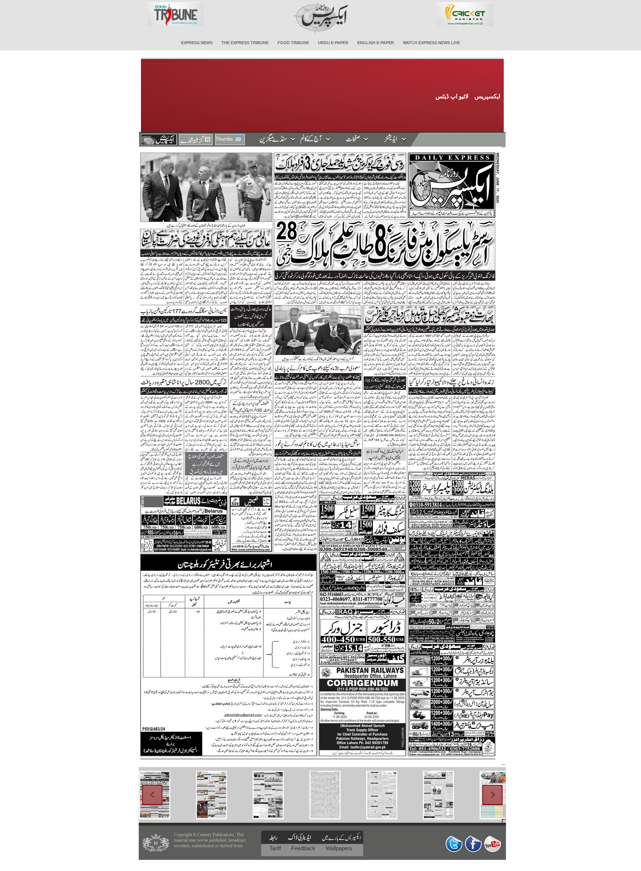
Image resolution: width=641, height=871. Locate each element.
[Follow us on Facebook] (473, 844)
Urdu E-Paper (333, 42)
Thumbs (224, 139)
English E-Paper (375, 42)
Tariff (275, 848)
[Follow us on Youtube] (492, 844)
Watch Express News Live (431, 42)
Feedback (304, 848)
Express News (197, 42)
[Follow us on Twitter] (454, 844)
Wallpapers (339, 848)
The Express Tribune (245, 42)
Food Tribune (293, 42)
